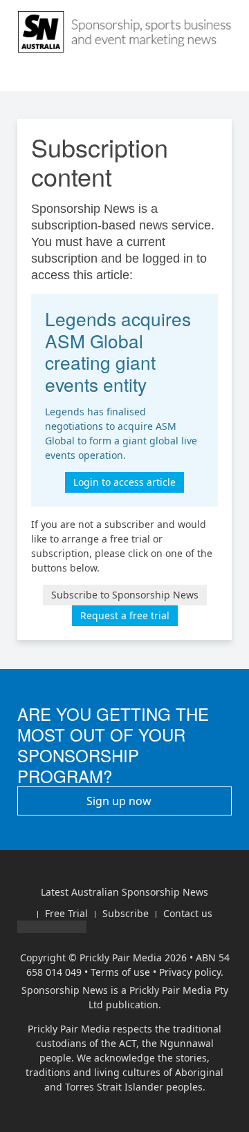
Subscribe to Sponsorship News (125, 594)
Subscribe (125, 913)
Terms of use (120, 972)
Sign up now (120, 801)
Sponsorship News (64, 990)
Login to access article (124, 482)
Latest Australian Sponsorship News (124, 891)
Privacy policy (190, 972)
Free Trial (66, 913)
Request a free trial (124, 615)
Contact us (187, 913)
